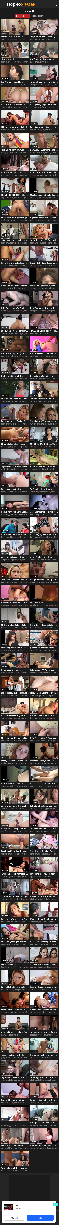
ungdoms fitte (7, 198)
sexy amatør (11, 673)
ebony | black (19, 265)
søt (27, 175)
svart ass (9, 741)
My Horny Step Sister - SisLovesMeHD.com (15, 625)
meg (37, 62)
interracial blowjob (14, 424)
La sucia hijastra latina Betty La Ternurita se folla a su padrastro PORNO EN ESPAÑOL (44, 1100)
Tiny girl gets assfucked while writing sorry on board (15, 1055)
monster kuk (35, 107)
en (2, 650)
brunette (5, 1012)
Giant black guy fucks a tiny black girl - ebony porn (15, 602)
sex (31, 130)
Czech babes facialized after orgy (44, 376)
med (32, 175)
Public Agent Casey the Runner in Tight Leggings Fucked (15, 399)
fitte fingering (50, 899)
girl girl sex (5, 1057)
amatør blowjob (37, 605)
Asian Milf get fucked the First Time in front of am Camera (15, 1032)
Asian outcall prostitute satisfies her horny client (15, 557)
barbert (42, 469)
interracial (5, 107)
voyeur (45, 130)
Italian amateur (37, 602)
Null (15, 288)
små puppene (36, 152)
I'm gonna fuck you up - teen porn (44, 874)
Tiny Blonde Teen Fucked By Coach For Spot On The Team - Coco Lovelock (44, 37)
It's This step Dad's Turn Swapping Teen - (15, 534)
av (21, 944)
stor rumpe (53, 198)
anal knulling (16, 1057)
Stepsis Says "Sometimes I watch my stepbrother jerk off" (44, 421)
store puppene (23, 220)
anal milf (5, 695)
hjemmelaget (38, 288)
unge (51, 854)
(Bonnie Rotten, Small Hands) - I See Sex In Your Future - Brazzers (44, 919)
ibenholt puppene (23, 605)
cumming (5, 311)
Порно (14, 4)
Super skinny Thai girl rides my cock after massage (44, 467)
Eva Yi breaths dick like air (12, 82)
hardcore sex (44, 492)
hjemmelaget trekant (27, 673)
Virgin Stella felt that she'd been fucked (15, 1168)
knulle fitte (39, 1080)
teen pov (34, 39)
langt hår (42, 1012)
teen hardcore (7, 582)
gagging (9, 446)
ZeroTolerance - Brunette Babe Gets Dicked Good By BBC (44, 308)
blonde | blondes (46, 39)
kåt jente (5, 560)
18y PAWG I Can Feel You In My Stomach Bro (15, 1077)
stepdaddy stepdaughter (41, 1035)
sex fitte (26, 1148)
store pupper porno (22, 379)
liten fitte (54, 175)
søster (33, 582)
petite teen (15, 922)
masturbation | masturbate (42, 673)
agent (45, 152)
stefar (54, 1103)
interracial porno (42, 175)
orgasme (12, 1035)
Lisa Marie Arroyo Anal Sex (42, 761)
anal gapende (7, 152)
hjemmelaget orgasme (16, 175)
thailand (50, 469)
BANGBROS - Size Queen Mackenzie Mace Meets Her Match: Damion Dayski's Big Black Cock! (44, 263)
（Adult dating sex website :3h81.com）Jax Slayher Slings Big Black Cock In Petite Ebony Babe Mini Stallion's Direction (15, 240)
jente (13, 605)
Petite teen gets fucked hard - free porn (15, 489)
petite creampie (46, 695)
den (2, 741)
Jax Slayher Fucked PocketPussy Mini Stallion (15, 806)
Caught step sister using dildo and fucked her (44, 580)
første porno (44, 944)
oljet (32, 1080)
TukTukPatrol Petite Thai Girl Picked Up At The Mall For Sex (44, 399)
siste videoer (37, 16)
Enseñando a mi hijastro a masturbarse (44, 127)
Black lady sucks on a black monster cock (15, 648)
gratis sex (26, 492)
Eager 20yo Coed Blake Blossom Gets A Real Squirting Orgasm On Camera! (15, 1145)
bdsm (25, 1057)
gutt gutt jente (21, 899)
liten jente (5, 899)
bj (20, 560)
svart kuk (9, 265)
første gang (23, 469)
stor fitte (5, 831)
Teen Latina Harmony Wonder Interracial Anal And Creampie (15, 150)
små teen (5, 220)
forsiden (51, 922)
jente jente (42, 198)
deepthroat (50, 288)
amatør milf (27, 695)
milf (5, 1035)
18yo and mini (7, 59)
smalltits (39, 401)
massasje (34, 469)
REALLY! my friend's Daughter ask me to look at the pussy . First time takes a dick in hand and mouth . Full (44, 738)
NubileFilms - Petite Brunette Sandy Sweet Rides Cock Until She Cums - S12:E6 (44, 1010)
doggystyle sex (13, 1125)
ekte (32, 854)
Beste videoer (22, 16)
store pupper (51, 356)
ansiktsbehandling (38, 379)
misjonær (25, 356)
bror (3, 265)
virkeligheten (27, 741)
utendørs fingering (15, 786)
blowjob (33, 84)
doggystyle (6, 356)
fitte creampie (20, 763)
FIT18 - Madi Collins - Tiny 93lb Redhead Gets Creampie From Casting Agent (44, 693)
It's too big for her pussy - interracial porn (15, 829)
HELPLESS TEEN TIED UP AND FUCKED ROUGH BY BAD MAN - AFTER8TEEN (44, 783)
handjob (4, 718)
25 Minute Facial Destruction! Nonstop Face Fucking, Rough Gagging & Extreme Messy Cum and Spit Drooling (15, 444)
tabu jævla (51, 1148)
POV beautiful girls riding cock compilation (15, 851)
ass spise (43, 1125)
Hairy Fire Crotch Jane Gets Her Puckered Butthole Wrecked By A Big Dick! (15, 512)
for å (14, 130)
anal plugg (5, 514)
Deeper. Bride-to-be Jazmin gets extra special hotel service (44, 896)
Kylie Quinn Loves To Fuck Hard (15, 308)
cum (3, 175)
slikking (42, 537)
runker (33, 424)
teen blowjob (6, 84)
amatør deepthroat (28, 1125)
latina (53, 763)
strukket (33, 198)
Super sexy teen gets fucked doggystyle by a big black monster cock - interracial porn (15, 942)
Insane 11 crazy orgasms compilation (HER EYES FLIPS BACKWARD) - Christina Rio (44, 987)
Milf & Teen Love (8, 964)
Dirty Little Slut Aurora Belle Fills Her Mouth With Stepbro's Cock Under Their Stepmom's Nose (15, 987)
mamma (41, 84)
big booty (15, 107)
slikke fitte (15, 356)
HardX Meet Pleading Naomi (14, 715)
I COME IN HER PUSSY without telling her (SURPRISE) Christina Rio (15, 195)
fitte (38, 424)
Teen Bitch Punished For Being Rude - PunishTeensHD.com (15, 580)
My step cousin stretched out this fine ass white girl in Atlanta (44, 195)
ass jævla (54, 582)
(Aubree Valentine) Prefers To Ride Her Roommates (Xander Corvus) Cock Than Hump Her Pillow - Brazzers (44, 648)
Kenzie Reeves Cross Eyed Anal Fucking (44, 353)
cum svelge (25, 718)
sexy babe (5, 944)
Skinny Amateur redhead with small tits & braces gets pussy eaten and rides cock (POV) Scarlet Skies (15, 761)
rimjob (51, 1125)
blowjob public (7, 401)
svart (24, 243)
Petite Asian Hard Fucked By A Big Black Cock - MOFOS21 (15, 421)
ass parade (24, 107)
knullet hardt (15, 492)
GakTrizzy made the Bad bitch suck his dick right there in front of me (44, 59)
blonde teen (40, 220)
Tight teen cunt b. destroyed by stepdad (15, 467)
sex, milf (37, 130)
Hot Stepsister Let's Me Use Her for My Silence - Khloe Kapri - (44, 1055)
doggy (38, 650)
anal (32, 356)
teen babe (5, 922)
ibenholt (24, 62)
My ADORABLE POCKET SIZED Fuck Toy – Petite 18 (15, 37)
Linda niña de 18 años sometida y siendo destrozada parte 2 (15, 286)
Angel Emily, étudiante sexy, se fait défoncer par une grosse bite (44, 557)
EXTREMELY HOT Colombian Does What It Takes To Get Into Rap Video (15, 331)
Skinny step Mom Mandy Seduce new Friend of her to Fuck (15, 127)
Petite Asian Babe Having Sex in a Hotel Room (15, 919)
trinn (42, 62)
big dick (22, 39)
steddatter (48, 967)
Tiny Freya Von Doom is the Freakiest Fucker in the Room (44, 1077)
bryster (49, 84)
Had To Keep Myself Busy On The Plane (15, 783)
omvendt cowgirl (49, 650)
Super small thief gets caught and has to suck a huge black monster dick (15, 218)
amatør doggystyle (19, 333)
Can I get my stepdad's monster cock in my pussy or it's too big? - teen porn (44, 105)
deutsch (53, 831)
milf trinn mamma (25, 130)
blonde (38, 356)
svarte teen (11, 62)
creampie (34, 695)
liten (16, 39)
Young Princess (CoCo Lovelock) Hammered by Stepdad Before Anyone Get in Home (44, 240)
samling (33, 990)
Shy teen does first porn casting (44, 942)
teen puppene (40, 876)
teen (3, 62)
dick (32, 741)
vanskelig (34, 492)
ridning (4, 854)
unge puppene (41, 243)
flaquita (21, 288)
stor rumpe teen (29, 990)
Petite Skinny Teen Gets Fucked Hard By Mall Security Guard (44, 625)
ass (24, 152)
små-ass (25, 922)
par (23, 560)
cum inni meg (36, 786)
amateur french (43, 560)
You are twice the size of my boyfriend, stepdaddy (44, 1032)
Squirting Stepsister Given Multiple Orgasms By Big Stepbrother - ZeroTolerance (44, 218)
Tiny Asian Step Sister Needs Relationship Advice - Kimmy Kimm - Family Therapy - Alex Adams (44, 331)
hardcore (5, 39)
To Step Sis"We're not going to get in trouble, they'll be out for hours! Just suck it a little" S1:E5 (15, 896)
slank (48, 1103)
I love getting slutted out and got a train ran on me (44, 286)
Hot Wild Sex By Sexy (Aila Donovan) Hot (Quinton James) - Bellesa (15, 353)
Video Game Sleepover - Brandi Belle (15, 1010)
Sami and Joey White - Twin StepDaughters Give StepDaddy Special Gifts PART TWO (44, 964)
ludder (33, 560)
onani (32, 650)
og (50, 152)
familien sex (41, 1148)
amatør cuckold (41, 854)
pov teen (47, 333)
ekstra (33, 899)
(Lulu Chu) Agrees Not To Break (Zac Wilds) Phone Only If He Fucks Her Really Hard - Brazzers (44, 534)
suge (32, 62)
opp (31, 876)
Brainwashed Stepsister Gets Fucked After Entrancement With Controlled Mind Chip (44, 1145)
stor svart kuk (46, 265)
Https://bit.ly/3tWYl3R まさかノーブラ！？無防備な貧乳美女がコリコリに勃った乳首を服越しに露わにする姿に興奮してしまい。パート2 (15, 172)
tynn (12, 39)
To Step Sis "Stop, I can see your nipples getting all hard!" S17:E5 (44, 489)
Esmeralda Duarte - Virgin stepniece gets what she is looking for (15, 1100)
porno (32, 446)
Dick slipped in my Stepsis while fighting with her (44, 172)
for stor (45, 107)
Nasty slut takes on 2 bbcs (12, 670)
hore (51, 718)
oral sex (33, 967)
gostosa (9, 288)
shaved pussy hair (49, 424)
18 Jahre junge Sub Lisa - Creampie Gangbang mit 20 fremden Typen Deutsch (44, 829)
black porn (5, 605)
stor (20, 84)
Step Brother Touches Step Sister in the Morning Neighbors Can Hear (44, 851)
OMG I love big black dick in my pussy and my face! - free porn (15, 376)
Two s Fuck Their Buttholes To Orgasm (15, 874)
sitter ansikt (51, 537)
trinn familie (6, 130)
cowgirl (23, 198)
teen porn (5, 492)
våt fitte (14, 514)
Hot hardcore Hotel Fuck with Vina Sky (44, 715)
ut (31, 288)
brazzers (43, 922)
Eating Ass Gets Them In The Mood (44, 1123)
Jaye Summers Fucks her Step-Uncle (44, 512)
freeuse (50, 1057)
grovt (3, 288)
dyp (28, 424)
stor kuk (47, 401)
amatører (40, 446)
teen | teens (11, 537)
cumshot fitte (7, 1148)
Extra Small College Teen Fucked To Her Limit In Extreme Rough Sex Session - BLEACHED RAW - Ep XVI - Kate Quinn (44, 806)
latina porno (35, 1103)
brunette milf (15, 695)
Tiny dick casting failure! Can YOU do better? (44, 82)
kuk (5, 650)
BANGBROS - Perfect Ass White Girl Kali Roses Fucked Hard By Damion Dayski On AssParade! (15, 105)
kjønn (12, 311)
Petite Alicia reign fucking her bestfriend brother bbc (15, 263)
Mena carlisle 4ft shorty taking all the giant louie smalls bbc (15, 738)
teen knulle (6, 967)
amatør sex (50, 446)
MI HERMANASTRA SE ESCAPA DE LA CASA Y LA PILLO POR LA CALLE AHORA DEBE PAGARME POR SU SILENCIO (44, 444)
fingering (34, 537)
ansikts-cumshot (8, 809)
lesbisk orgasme (8, 876)
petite (15, 84)
